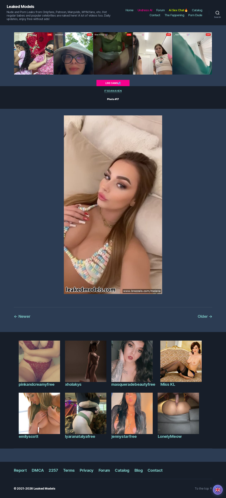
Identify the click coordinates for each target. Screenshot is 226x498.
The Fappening (174, 15)
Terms (69, 470)
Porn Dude (195, 15)
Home (130, 10)
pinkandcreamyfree (37, 384)
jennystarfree (124, 436)
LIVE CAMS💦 (113, 83)
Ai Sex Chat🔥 (178, 10)
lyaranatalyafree (80, 436)
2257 (53, 470)
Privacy (86, 470)
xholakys (73, 384)
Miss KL (167, 384)
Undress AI (145, 10)
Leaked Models (20, 7)
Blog (138, 470)
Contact (155, 15)
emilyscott (28, 436)
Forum (160, 10)
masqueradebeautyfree (133, 384)
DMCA (38, 470)
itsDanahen (113, 90)
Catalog (197, 10)
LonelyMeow (169, 436)
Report (20, 470)
